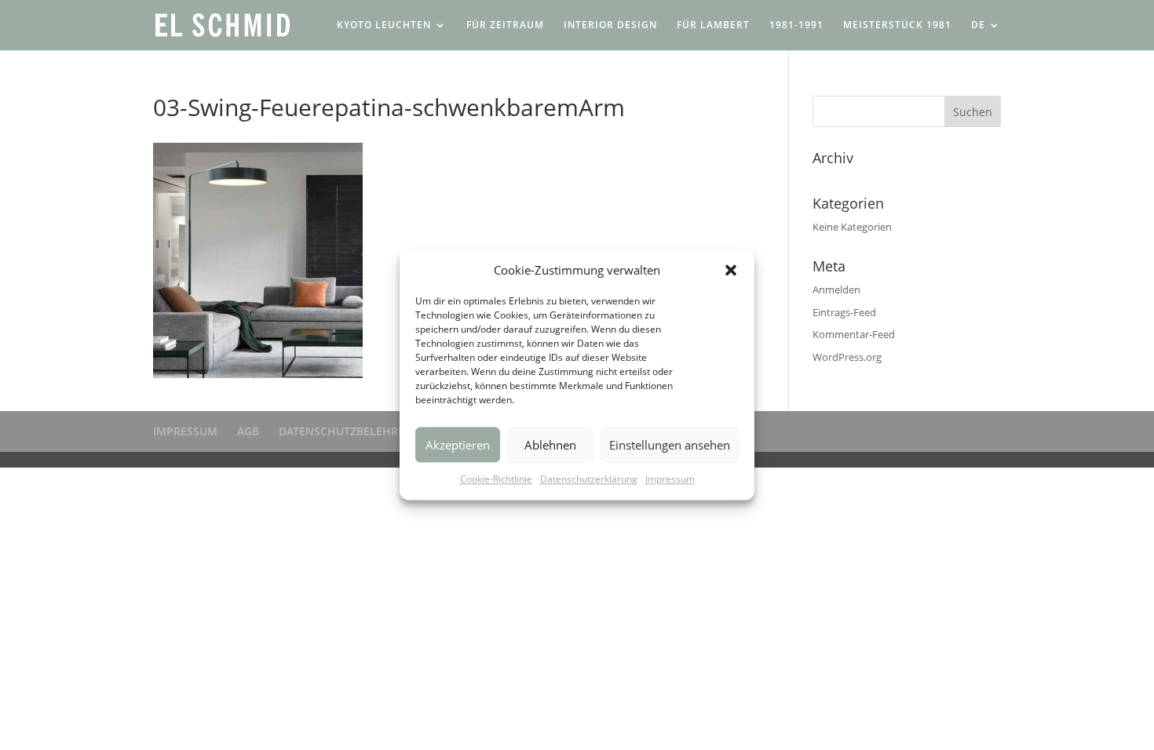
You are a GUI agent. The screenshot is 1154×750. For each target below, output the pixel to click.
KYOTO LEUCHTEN (384, 25)
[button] (731, 270)
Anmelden (836, 289)
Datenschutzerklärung (588, 479)
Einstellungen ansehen (669, 445)
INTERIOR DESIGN (610, 25)
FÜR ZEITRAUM (505, 25)
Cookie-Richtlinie (496, 479)
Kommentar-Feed (854, 334)
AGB (248, 431)
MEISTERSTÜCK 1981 (897, 25)
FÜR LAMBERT (713, 25)
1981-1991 (796, 25)
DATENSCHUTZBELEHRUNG (350, 431)
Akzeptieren (457, 445)
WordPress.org (847, 357)
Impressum (670, 479)
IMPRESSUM (185, 431)
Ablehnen (550, 445)
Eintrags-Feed (844, 312)
